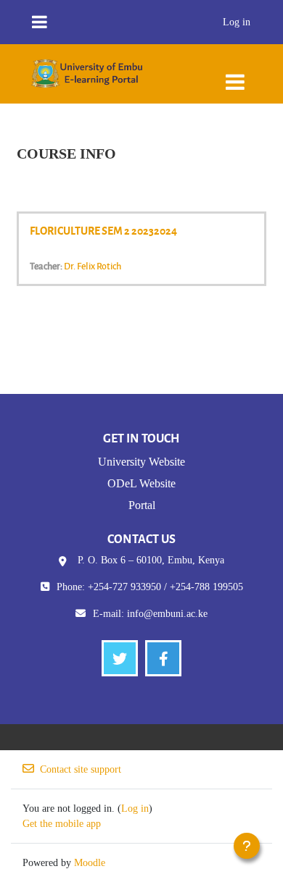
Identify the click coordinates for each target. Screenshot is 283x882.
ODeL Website (141, 483)
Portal (141, 505)
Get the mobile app (61, 823)
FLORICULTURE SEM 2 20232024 (103, 230)
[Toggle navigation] (235, 75)
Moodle (89, 862)
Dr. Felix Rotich (92, 265)
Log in (236, 22)
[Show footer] (247, 846)
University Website (141, 461)
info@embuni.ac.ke (167, 613)
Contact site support (80, 769)
